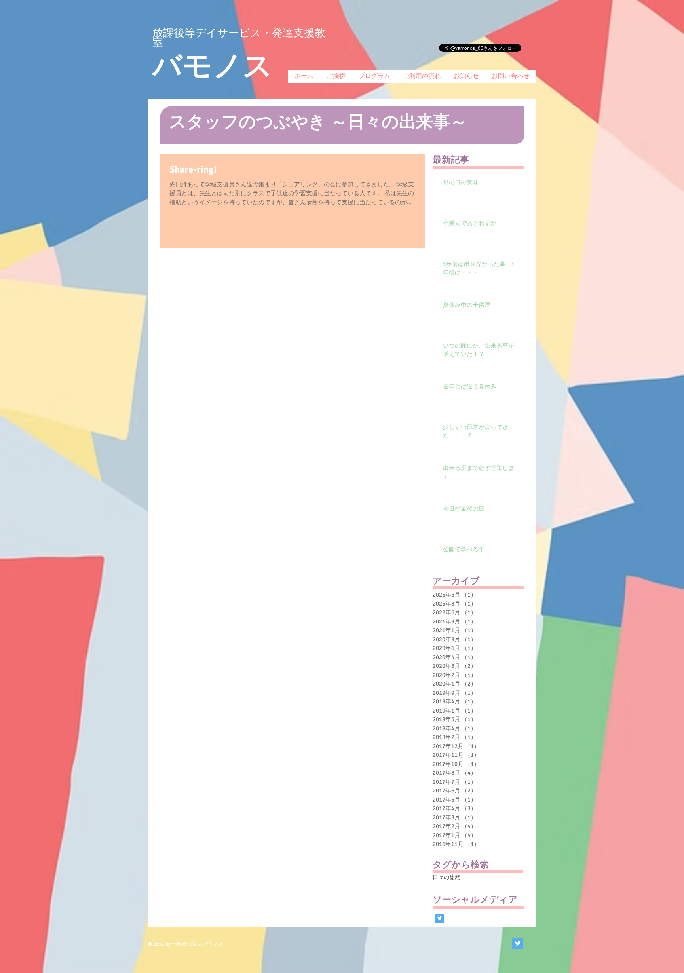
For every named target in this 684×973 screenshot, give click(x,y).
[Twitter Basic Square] (439, 918)
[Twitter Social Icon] (517, 943)
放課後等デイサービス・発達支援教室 (238, 38)
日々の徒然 (446, 877)
